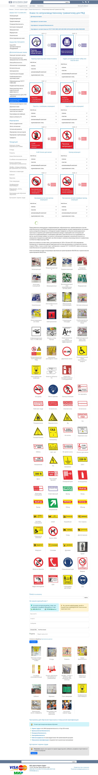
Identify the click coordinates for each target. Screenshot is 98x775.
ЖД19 (44, 33)
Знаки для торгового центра (18, 55)
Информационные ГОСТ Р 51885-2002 (17, 82)
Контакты (40, 6)
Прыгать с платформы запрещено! (44, 106)
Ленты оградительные (16, 123)
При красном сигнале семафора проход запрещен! (74, 199)
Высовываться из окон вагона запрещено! (44, 199)
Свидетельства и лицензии (81, 767)
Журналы (12, 178)
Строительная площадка (17, 74)
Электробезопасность (16, 62)
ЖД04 (74, 127)
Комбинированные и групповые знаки (16, 77)
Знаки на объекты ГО (16, 117)
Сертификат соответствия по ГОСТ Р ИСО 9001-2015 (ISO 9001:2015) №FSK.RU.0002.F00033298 (58, 29)
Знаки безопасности (15, 156)
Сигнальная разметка (16, 129)
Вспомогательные (15, 68)
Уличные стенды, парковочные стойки (16, 145)
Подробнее (34, 753)
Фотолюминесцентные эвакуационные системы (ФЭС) (18, 58)
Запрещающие (14, 16)
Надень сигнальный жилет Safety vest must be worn (74, 59)
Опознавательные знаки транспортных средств (17, 110)
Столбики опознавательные (18, 159)
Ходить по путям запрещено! (75, 106)
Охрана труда (36, 728)
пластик (33, 69)
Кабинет (12, 175)
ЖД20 (74, 33)
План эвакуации (14, 181)
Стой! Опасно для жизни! (44, 152)
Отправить (33, 642)
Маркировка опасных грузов (18, 132)
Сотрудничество (22, 6)
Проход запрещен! (74, 152)
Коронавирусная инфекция (17, 114)
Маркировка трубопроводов (18, 135)
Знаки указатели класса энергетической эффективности (16, 90)
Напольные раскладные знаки (18, 104)
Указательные (14, 35)
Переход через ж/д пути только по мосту (44, 59)
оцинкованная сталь (37, 75)
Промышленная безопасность (41, 731)
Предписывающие (15, 21)
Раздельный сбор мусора (17, 85)
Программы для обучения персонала (17, 193)
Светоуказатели (14, 71)
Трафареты (13, 137)
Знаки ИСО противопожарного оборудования (15, 46)
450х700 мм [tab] (33, 62)
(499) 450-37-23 (37, 609)
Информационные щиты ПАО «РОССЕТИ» (18, 95)
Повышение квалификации (40, 740)
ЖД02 (74, 81)
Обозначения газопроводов (18, 65)
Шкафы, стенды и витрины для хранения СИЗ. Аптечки (18, 167)
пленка (33, 65)
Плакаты (12, 153)
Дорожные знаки (14, 106)
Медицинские (13, 32)
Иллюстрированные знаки (17, 38)
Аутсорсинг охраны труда (17, 197)
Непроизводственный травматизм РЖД (16, 100)
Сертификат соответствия (39, 21)
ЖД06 (74, 173)
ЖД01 (44, 81)
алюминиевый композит (38, 72)
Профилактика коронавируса (14, 185)
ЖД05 (44, 173)
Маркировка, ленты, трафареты (15, 189)
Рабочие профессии (38, 737)
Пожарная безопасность (17, 24)
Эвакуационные (14, 30)
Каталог (12, 6)
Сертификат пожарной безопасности (42, 25)
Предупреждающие (15, 18)
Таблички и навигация (16, 171)
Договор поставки (36, 16)
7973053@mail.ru (51, 609)
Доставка (32, 6)
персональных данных (46, 639)
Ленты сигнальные (15, 126)
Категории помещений (16, 27)
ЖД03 (44, 127)
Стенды (11, 150)
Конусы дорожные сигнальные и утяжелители (17, 163)
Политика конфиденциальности (80, 769)
